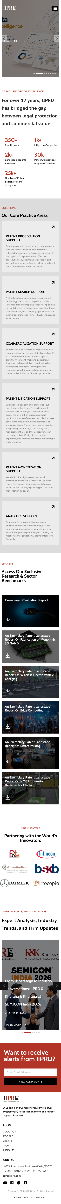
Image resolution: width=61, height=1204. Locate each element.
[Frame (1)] (12, 1183)
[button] (55, 8)
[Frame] (19, 1183)
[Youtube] (5, 1183)
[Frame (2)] (25, 1183)
